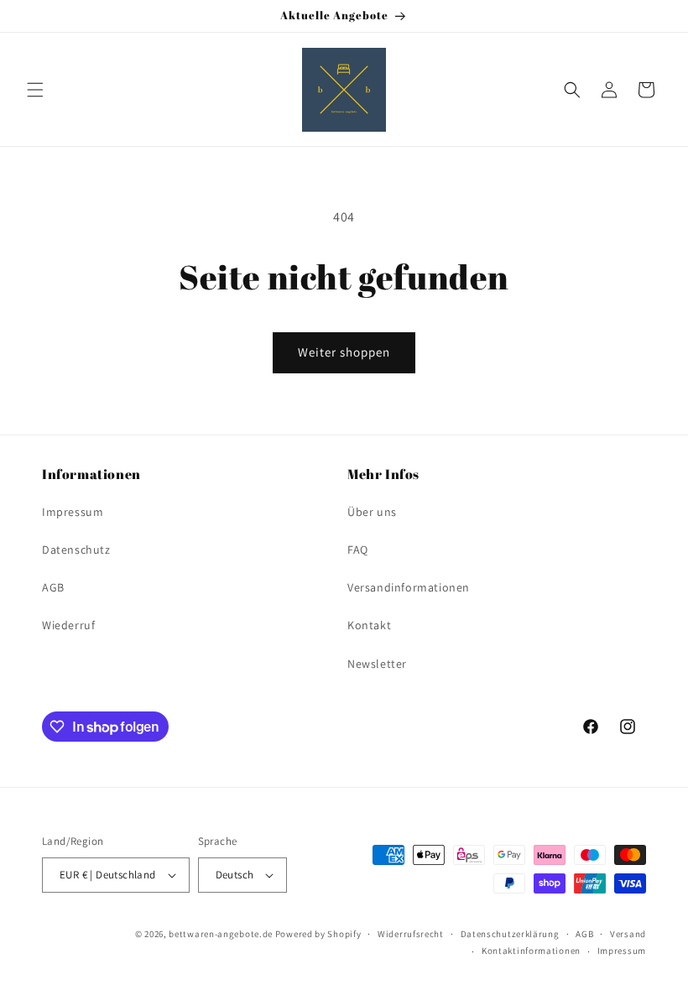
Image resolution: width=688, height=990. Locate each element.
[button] (35, 89)
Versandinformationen (408, 587)
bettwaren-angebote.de (221, 934)
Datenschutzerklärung (510, 934)
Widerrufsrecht (411, 934)
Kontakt (369, 625)
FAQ (357, 549)
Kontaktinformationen (531, 950)
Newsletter (377, 663)
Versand (628, 934)
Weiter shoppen (344, 352)
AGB (53, 587)
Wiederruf (68, 625)
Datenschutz (76, 549)
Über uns (372, 511)
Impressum (72, 511)
